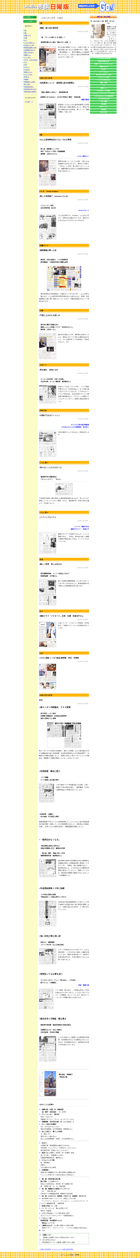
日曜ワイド (27, 35)
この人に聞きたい (29, 42)
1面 (25, 30)
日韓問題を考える (29, 50)
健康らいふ (27, 55)
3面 (25, 33)
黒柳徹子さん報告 (29, 82)
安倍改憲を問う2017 (30, 89)
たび (25, 62)
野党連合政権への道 (30, 47)
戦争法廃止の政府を (30, 91)
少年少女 (27, 69)
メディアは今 (28, 74)
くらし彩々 (27, 57)
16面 (25, 38)
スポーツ (27, 67)
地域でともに (28, 72)
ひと (25, 40)
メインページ (56, 1249)
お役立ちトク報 (29, 45)
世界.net (26, 77)
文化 (25, 64)
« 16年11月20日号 (45, 1249)
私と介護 (27, 84)
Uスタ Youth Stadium (30, 60)
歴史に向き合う (29, 52)
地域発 (26, 79)
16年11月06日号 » (68, 1249)
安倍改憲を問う (29, 87)
